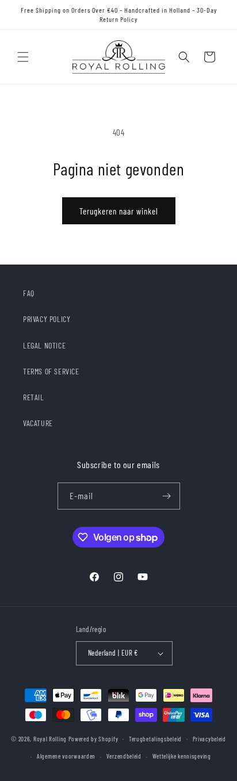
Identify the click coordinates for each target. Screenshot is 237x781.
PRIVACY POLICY (46, 319)
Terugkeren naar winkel (118, 211)
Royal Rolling (50, 738)
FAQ (29, 293)
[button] (23, 57)
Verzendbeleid (124, 756)
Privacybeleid (209, 738)
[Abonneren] (166, 496)
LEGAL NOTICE (44, 345)
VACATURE (38, 423)
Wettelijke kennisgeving (181, 756)
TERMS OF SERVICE (51, 371)
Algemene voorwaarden (66, 756)
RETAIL (33, 397)
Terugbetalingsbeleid (155, 738)
